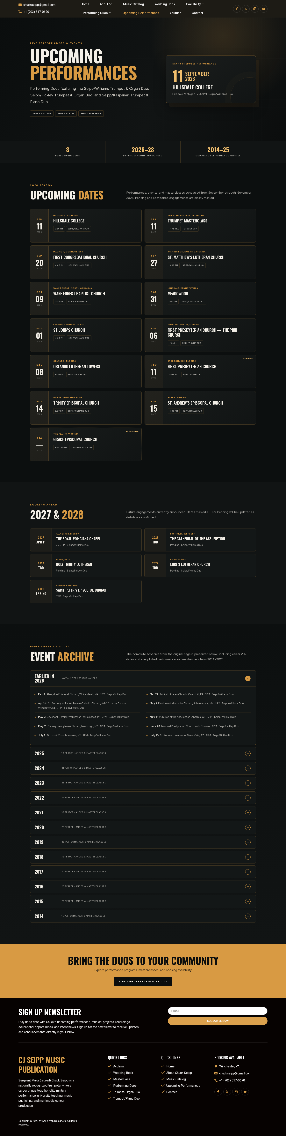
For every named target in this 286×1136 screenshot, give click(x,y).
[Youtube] (245, 1091)
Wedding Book (164, 4)
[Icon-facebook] (218, 1091)
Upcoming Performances (141, 13)
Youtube (175, 13)
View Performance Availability (143, 981)
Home (85, 4)
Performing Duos (95, 13)
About (104, 4)
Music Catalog (133, 4)
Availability (193, 4)
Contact (197, 13)
